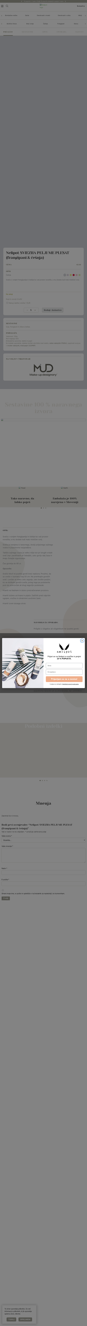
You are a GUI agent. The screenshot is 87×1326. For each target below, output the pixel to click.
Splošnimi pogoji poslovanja (70, 684)
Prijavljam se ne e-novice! (64, 679)
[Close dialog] (82, 641)
